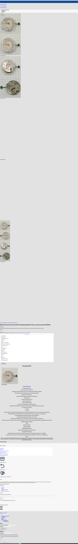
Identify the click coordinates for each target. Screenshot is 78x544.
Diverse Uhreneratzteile (4, 338)
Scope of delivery (27, 386)
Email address (2, 533)
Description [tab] (3, 363)
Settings (20, 543)
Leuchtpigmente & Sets (4, 345)
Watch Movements (5, 322)
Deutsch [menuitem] (5, 2)
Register (1, 537)
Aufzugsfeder (3, 337)
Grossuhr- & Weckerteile (5, 342)
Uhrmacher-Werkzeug (4, 353)
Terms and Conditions (5, 489)
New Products (4, 10)
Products (3, 487)
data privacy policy (12, 500)
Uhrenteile (2, 350)
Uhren (2, 346)
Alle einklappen (27, 334)
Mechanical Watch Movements (12, 322)
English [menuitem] (5, 1)
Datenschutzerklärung (8, 536)
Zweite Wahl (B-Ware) (4, 360)
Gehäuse (2, 341)
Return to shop (4, 29)
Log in (6, 528)
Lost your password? (3, 529)
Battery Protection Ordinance (5, 491)
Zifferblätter (3, 357)
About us (3, 12)
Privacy (3, 490)
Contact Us (3, 11)
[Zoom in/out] (0, 539)
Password (1, 526)
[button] (2, 14)
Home (1, 322)
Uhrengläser (3, 349)
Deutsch (7, 521)
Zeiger (2, 356)
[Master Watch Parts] (3, 6)
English (7, 520)
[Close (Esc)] (2, 539)
